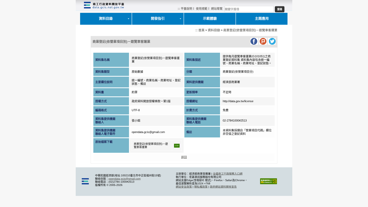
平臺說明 (186, 8)
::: (179, 8)
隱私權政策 (201, 186)
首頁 (201, 30)
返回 (184, 157)
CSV (177, 146)
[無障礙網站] (268, 183)
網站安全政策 (184, 186)
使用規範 (201, 8)
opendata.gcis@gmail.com (124, 178)
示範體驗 (210, 19)
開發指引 (158, 19)
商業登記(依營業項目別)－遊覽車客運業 (250, 30)
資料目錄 (106, 19)
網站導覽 (217, 8)
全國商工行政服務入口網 (227, 173)
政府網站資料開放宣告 (223, 186)
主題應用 (262, 19)
